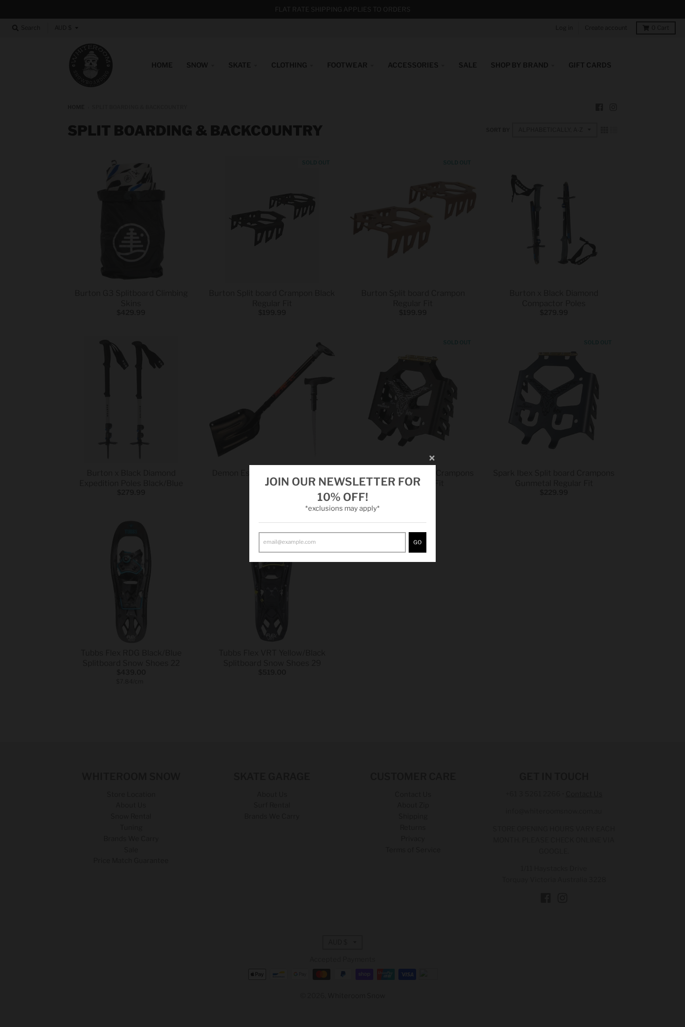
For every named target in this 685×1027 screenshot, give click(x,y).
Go (417, 542)
